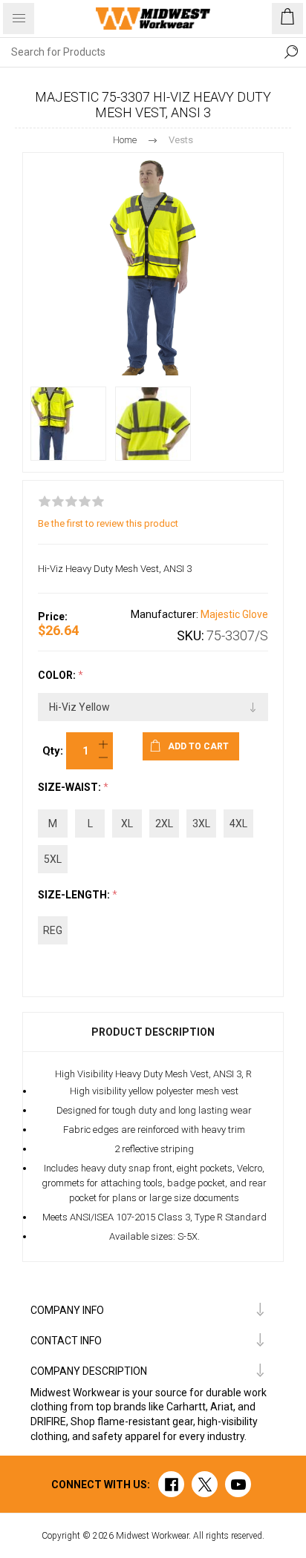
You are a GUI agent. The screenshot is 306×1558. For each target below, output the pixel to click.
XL (127, 823)
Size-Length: (75, 895)
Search (291, 52)
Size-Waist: (70, 788)
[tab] (153, 1032)
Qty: (52, 750)
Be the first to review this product (108, 523)
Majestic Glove (234, 614)
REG (52, 930)
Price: (53, 616)
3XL (201, 823)
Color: (58, 675)
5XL (53, 859)
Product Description (153, 1032)
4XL (238, 823)
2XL (164, 823)
